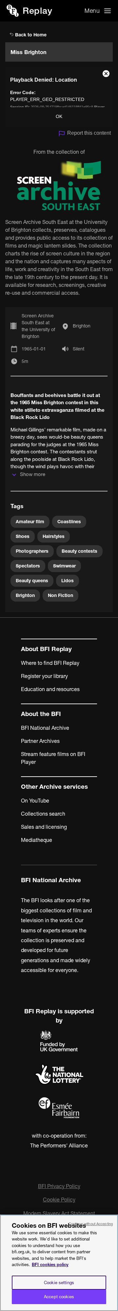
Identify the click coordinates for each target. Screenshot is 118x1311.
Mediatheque (36, 840)
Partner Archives (40, 741)
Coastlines (69, 522)
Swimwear (64, 566)
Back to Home (30, 35)
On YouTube (35, 800)
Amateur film (30, 522)
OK (59, 116)
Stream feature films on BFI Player (53, 758)
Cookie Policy (59, 1199)
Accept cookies (59, 1296)
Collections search (43, 813)
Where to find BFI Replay (50, 663)
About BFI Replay (46, 649)
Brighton (81, 326)
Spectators (28, 566)
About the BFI (41, 714)
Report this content (89, 133)
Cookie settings (59, 1282)
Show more (32, 474)
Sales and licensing (44, 827)
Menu (92, 10)
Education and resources (50, 689)
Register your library (44, 676)
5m (25, 361)
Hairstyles (54, 536)
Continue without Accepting (91, 1224)
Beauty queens (32, 581)
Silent (78, 349)
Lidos (67, 581)
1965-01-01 (34, 349)
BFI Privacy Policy (59, 1186)
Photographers (32, 551)
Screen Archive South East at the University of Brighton (38, 326)
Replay (37, 10)
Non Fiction (60, 595)
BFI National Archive (45, 728)
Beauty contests (79, 551)
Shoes (23, 536)
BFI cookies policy (50, 1264)
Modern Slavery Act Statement (59, 1213)
